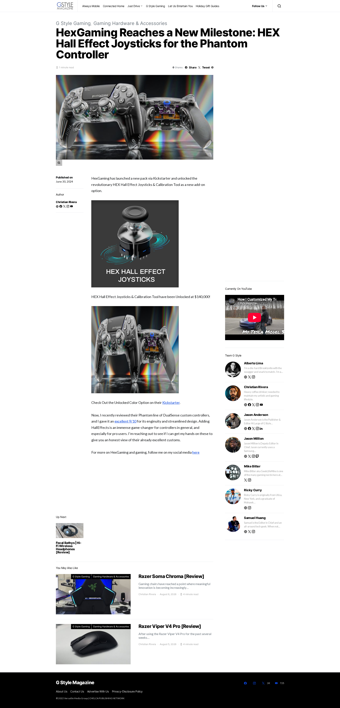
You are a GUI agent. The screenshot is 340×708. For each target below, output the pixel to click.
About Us (61, 691)
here (196, 452)
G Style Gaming (155, 6)
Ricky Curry (253, 490)
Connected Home (113, 6)
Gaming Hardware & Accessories (130, 23)
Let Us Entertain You (180, 6)
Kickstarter (171, 402)
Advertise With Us (98, 691)
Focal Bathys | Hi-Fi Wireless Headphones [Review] (68, 547)
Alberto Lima (253, 363)
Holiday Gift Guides (207, 6)
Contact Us (77, 691)
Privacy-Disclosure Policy (127, 691)
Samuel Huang (254, 518)
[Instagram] (254, 683)
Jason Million (254, 438)
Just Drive (134, 6)
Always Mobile (91, 6)
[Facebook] (245, 683)
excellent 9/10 (125, 421)
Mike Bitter (252, 466)
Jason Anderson (256, 415)
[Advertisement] (254, 216)
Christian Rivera (66, 202)
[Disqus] (152, 505)
